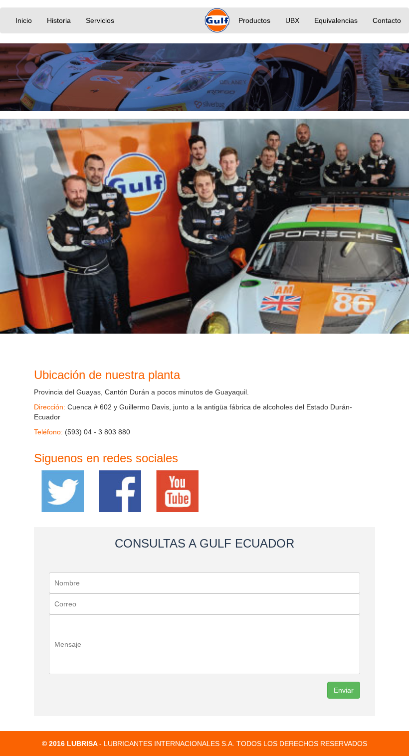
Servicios (100, 20)
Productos (254, 20)
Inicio (23, 20)
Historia (59, 20)
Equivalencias (336, 20)
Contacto (387, 20)
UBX (292, 20)
